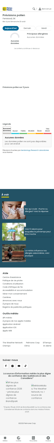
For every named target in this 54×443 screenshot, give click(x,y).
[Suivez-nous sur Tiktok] (25, 366)
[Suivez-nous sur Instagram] (12, 366)
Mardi (44, 28)
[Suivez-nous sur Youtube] (19, 366)
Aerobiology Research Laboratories (35, 150)
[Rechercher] (34, 9)
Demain (27, 28)
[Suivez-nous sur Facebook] (6, 366)
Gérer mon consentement (15, 294)
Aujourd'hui (11, 28)
